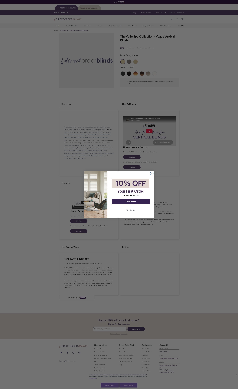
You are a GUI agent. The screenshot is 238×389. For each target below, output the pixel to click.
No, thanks (131, 210)
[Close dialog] (151, 173)
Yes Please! (131, 201)
